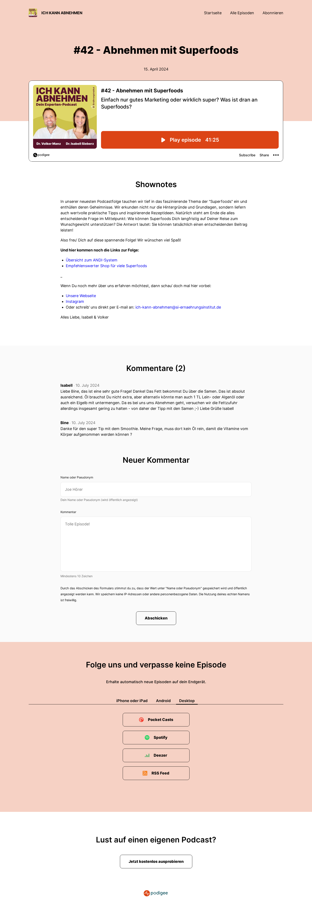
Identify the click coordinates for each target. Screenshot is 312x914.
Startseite (213, 13)
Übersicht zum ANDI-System (91, 260)
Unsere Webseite (81, 295)
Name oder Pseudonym (76, 477)
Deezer (160, 755)
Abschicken (156, 618)
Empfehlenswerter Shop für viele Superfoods (106, 266)
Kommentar (68, 512)
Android (163, 700)
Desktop (187, 700)
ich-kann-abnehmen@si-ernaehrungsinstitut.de (178, 307)
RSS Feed (160, 773)
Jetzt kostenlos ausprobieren (156, 861)
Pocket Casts (160, 719)
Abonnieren (273, 13)
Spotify (160, 737)
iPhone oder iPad (132, 700)
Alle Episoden (242, 13)
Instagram (75, 301)
